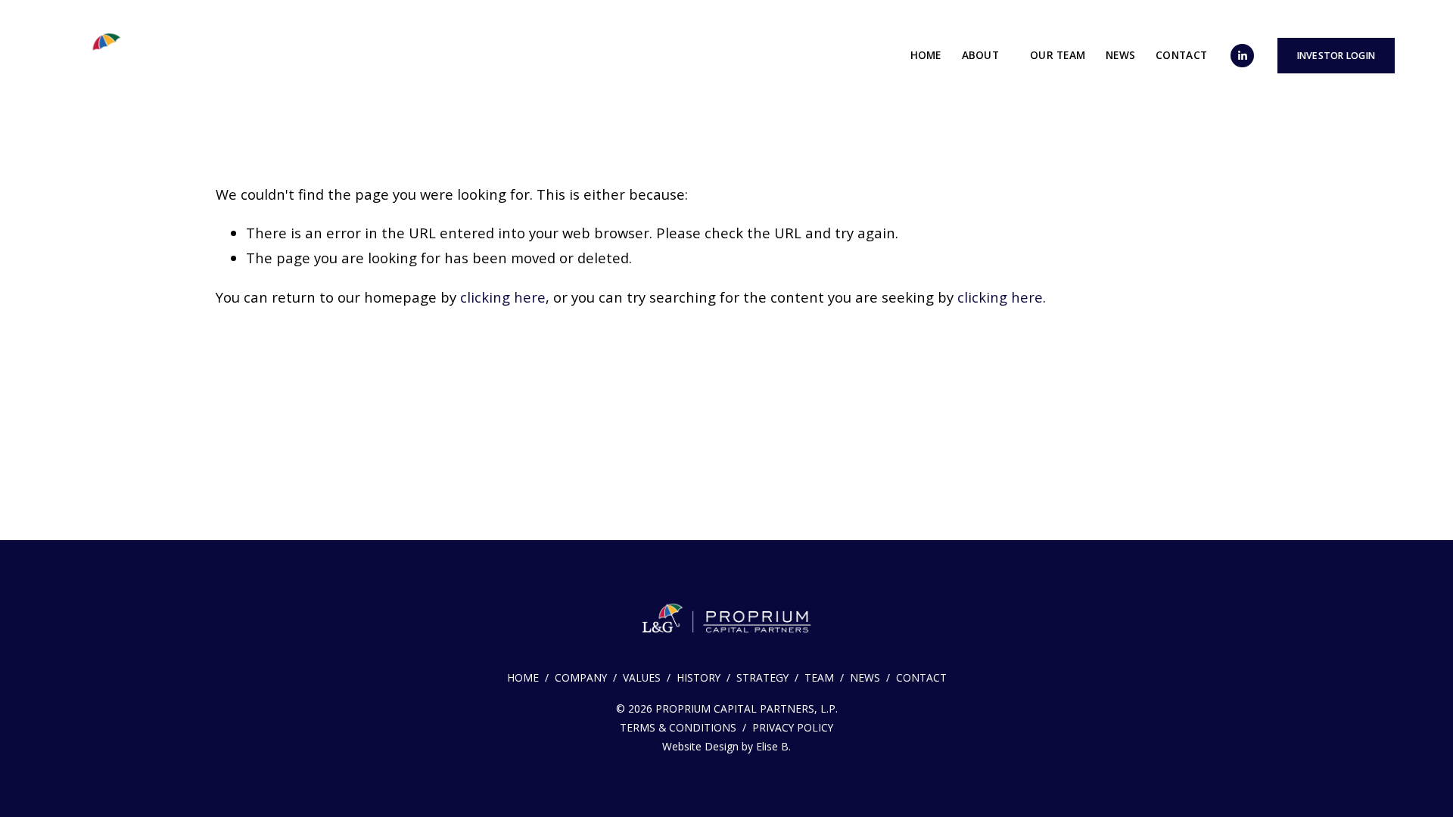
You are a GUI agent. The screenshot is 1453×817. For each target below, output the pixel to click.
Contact (1181, 55)
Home (925, 55)
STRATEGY (762, 677)
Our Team (1057, 55)
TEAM (819, 677)
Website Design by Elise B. (726, 746)
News (1120, 55)
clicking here (503, 296)
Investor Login (1336, 55)
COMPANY (581, 677)
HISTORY (698, 677)
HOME (523, 677)
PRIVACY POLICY (792, 727)
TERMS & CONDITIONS (678, 727)
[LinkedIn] (1242, 55)
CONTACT (921, 677)
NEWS (865, 677)
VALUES (642, 677)
